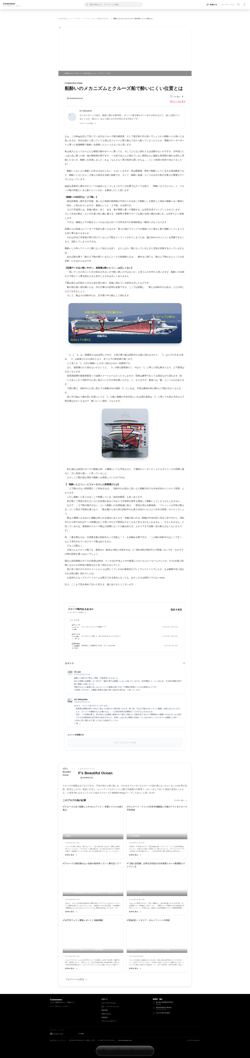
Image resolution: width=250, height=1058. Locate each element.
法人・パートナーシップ (110, 1006)
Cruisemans (9, 4)
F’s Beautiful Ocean (73, 83)
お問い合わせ (106, 1014)
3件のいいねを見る (177, 101)
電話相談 (104, 1010)
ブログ (77, 18)
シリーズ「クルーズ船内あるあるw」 (97, 18)
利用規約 (104, 1017)
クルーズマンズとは (227, 4)
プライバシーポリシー (109, 1021)
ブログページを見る (74, 979)
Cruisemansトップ (65, 18)
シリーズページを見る (76, 612)
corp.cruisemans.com (125, 1040)
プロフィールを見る (86, 123)
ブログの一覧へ (179, 800)
